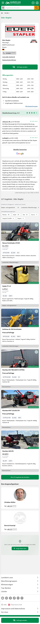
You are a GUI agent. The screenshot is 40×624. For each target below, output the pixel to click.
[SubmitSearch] (36, 8)
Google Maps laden (21, 548)
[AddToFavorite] (36, 225)
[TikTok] (14, 598)
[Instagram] (6, 598)
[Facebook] (10, 598)
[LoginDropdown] (37, 2)
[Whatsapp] (18, 598)
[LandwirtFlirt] (21, 598)
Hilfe (5, 604)
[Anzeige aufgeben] (33, 2)
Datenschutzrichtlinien (9, 60)
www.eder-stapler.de (8, 57)
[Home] (13, 2)
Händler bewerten (20, 149)
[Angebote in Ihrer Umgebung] (3, 8)
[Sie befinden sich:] (2, 13)
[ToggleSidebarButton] (3, 2)
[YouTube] (2, 598)
